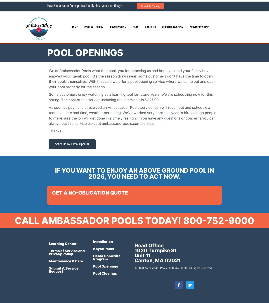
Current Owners (172, 27)
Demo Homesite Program (106, 257)
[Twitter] (190, 285)
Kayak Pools (117, 27)
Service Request (199, 27)
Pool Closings (105, 273)
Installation (103, 242)
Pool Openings (105, 266)
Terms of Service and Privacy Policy (67, 252)
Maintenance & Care (66, 261)
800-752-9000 (178, 268)
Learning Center (63, 244)
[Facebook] (179, 285)
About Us (150, 27)
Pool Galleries (93, 27)
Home (74, 27)
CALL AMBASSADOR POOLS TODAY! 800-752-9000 (134, 220)
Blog (136, 27)
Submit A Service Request (63, 269)
